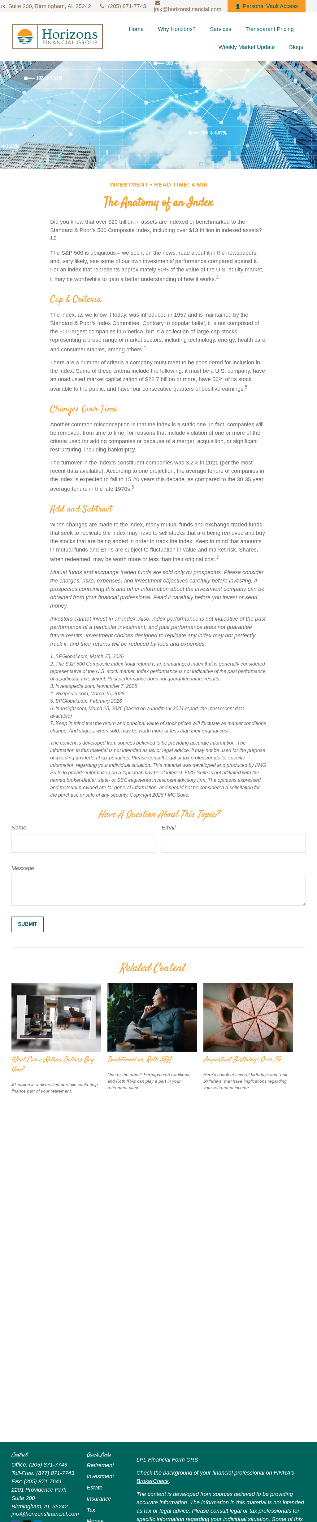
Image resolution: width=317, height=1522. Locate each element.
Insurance (99, 1499)
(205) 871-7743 (127, 6)
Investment (100, 1476)
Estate (94, 1488)
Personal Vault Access (270, 6)
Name (18, 828)
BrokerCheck (153, 1481)
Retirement (100, 1465)
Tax (91, 1510)
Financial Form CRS (173, 1460)
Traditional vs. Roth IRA (139, 1060)
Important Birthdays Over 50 (242, 1060)
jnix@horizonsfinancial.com (45, 1514)
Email (169, 828)
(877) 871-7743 (55, 1473)
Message (22, 868)
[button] (136, 29)
